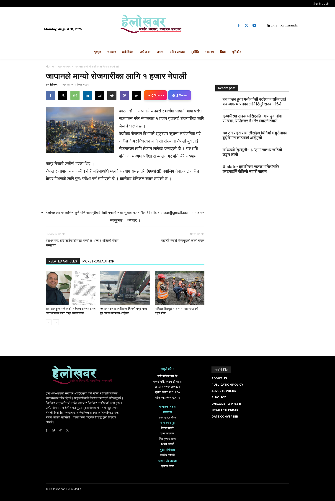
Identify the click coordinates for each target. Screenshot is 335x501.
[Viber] (124, 95)
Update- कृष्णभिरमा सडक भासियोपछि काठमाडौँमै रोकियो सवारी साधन (251, 169)
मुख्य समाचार (64, 66)
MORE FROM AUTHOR (98, 261)
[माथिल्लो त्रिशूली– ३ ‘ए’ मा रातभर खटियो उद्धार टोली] (179, 288)
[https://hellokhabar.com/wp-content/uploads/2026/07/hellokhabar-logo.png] (167, 25)
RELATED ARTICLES (63, 261)
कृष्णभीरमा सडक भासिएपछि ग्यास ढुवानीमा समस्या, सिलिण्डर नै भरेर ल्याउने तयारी (252, 118)
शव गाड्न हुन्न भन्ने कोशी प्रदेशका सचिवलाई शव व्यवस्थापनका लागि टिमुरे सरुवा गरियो (254, 101)
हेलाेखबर (53, 84)
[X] (62, 95)
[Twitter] (246, 25)
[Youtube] (254, 25)
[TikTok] (60, 430)
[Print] (111, 95)
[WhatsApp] (75, 95)
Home (50, 66)
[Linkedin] (87, 95)
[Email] (99, 95)
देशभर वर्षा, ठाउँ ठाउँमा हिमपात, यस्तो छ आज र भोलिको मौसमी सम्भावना (82, 243)
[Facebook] (239, 25)
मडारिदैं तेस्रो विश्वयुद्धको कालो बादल (182, 241)
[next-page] (56, 322)
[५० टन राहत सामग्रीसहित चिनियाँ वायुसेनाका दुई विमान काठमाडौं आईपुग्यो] (125, 288)
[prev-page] (49, 322)
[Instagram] (53, 430)
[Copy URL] (136, 95)
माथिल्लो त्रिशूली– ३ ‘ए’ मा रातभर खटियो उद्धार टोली (252, 152)
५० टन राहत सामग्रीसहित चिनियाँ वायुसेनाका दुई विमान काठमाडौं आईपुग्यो (255, 135)
